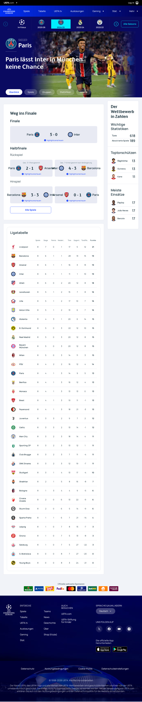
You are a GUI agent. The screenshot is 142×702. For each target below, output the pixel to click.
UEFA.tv (24, 622)
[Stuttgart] (14, 472)
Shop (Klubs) (50, 634)
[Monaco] (14, 391)
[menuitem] (27, 11)
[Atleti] (14, 283)
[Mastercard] (71, 588)
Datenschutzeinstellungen (115, 668)
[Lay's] (49, 588)
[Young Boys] (14, 563)
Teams (47, 611)
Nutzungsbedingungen (56, 668)
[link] (26, 11)
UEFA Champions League (9, 11)
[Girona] (14, 536)
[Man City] (14, 436)
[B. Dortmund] (14, 328)
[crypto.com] (81, 588)
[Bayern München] (14, 346)
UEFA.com (66, 613)
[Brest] (14, 400)
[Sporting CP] (14, 445)
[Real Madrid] (14, 337)
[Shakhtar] (14, 481)
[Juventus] (14, 418)
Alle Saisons (129, 23)
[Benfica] (14, 382)
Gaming (24, 634)
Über (46, 628)
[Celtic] (14, 427)
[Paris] (14, 373)
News (46, 617)
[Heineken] (28, 588)
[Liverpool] (14, 247)
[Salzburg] (14, 545)
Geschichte (50, 622)
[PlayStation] (39, 588)
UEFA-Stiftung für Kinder (68, 621)
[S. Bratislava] (14, 554)
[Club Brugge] (14, 454)
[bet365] (92, 588)
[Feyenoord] (14, 409)
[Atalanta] (14, 319)
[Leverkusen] (14, 292)
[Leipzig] (14, 527)
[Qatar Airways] (113, 588)
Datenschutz (27, 668)
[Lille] (14, 301)
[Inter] (14, 274)
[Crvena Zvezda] (14, 499)
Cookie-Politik (85, 668)
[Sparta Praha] (14, 517)
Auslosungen (26, 628)
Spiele (23, 611)
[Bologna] (14, 490)
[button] (98, 11)
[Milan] (14, 355)
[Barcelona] (14, 256)
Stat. (22, 640)
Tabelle (23, 617)
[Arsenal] (14, 265)
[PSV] (14, 364)
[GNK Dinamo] (14, 463)
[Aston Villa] (14, 310)
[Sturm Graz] (14, 508)
